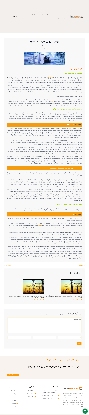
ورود (39, 225)
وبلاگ (48, 15)
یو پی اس (50, 77)
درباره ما (42, 15)
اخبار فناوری (44, 49)
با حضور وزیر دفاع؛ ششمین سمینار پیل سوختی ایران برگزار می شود (64, 297)
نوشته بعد (7, 265)
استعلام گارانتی (33, 15)
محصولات (56, 15)
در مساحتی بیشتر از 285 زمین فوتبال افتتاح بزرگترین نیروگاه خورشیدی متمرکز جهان (26, 297)
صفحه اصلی (63, 15)
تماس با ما (64, 18)
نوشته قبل (81, 265)
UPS (52, 101)
